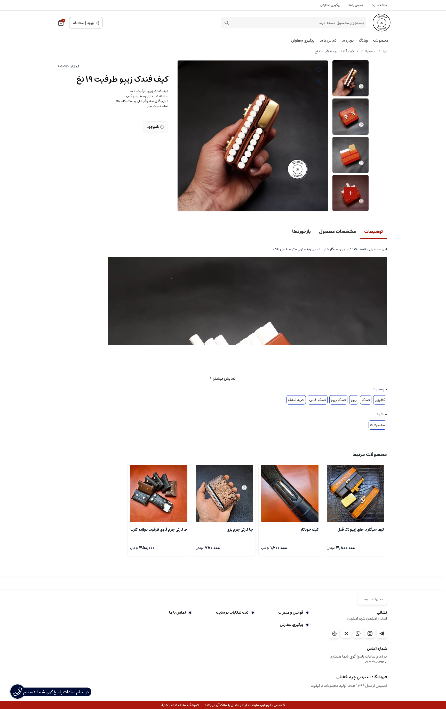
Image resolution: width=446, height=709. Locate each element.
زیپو (354, 400)
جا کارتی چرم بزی (240, 530)
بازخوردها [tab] (301, 231)
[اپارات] (334, 634)
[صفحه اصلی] (385, 51)
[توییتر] (346, 633)
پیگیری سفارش (330, 5)
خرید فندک (296, 400)
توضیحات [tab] (373, 231)
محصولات (380, 40)
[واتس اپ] (358, 633)
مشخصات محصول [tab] (337, 231)
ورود (90, 23)
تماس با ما (356, 5)
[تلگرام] (382, 633)
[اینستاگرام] (370, 633)
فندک (366, 400)
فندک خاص (317, 400)
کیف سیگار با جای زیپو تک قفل (360, 530)
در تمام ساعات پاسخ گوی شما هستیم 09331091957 (358, 659)
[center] (226, 22)
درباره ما (347, 40)
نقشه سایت (379, 5)
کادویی (380, 400)
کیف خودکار (309, 530)
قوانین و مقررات (290, 612)
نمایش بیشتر (224, 378)
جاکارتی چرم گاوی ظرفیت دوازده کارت (158, 530)
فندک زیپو (338, 400)
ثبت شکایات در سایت (232, 612)
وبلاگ (363, 40)
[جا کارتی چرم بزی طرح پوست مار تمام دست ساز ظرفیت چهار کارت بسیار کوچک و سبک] (224, 493)
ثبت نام (78, 23)
